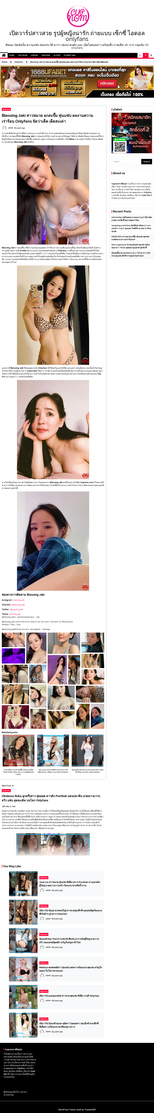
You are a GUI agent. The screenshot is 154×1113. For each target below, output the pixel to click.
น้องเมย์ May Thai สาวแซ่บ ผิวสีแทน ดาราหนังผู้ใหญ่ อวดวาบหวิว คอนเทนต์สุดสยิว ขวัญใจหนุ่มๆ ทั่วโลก (69, 941)
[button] (140, 55)
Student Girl (70, 55)
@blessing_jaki (18, 605)
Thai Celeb (22, 55)
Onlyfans (46, 55)
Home (11, 55)
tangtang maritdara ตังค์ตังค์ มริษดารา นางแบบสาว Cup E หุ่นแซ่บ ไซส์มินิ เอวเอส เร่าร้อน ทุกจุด (131, 228)
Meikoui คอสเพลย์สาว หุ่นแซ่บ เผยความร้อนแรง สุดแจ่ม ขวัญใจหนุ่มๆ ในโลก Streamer (70, 969)
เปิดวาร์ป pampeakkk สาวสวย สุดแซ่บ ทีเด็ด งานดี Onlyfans (69, 995)
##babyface (67, 622)
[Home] (4, 55)
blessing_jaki (18, 600)
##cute (18, 629)
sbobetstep (9, 1095)
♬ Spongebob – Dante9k (39, 629)
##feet (5, 624)
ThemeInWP (90, 1110)
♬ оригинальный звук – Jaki (27, 617)
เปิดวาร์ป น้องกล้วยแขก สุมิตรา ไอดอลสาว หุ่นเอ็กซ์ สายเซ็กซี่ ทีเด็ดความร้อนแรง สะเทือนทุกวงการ (69, 1025)
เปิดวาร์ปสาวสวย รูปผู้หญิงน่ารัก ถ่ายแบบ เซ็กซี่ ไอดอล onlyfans (77, 36)
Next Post (6, 786)
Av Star (57, 55)
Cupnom (34, 55)
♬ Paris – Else (14, 624)
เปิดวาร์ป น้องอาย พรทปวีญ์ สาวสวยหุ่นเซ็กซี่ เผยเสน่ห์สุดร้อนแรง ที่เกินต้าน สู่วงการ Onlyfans (70, 912)
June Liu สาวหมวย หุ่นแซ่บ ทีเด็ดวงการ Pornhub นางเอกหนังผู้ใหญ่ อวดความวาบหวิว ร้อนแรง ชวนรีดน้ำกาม (69, 884)
